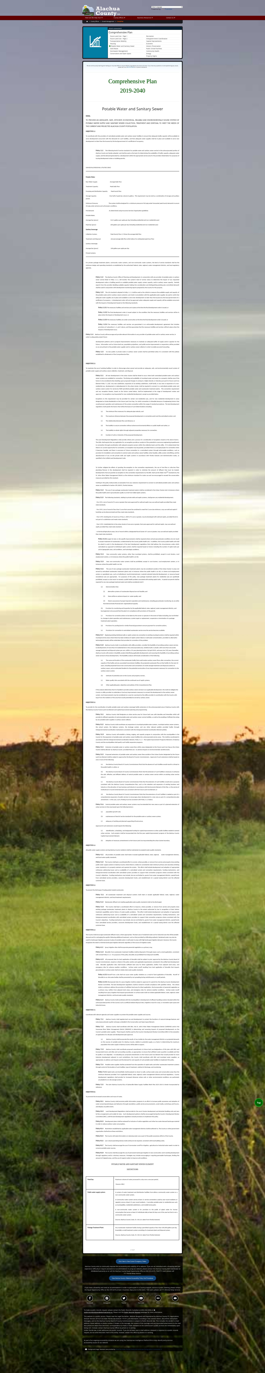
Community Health (152, 51)
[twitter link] (124, 1298)
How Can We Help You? (93, 18)
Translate (168, 9)
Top (259, 1102)
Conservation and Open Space (120, 54)
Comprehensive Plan (120, 32)
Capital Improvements (154, 41)
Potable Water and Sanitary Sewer (122, 46)
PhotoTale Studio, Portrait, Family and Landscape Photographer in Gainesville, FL (139, 1349)
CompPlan (120, 21)
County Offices (119, 18)
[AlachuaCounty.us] (101, 11)
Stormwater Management (119, 51)
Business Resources (144, 18)
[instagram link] (107, 1298)
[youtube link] (141, 1298)
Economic (149, 44)
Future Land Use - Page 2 (118, 39)
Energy (148, 54)
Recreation (150, 36)
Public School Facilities (154, 49)
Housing (113, 44)
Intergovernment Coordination (156, 39)
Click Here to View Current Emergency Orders (132, 1261)
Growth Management (108, 21)
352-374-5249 (130, 67)
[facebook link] (90, 1298)
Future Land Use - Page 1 (118, 36)
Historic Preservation (153, 46)
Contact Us (170, 18)
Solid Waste (114, 49)
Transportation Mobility (118, 41)
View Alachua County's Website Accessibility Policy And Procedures (132, 1278)
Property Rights (151, 56)
